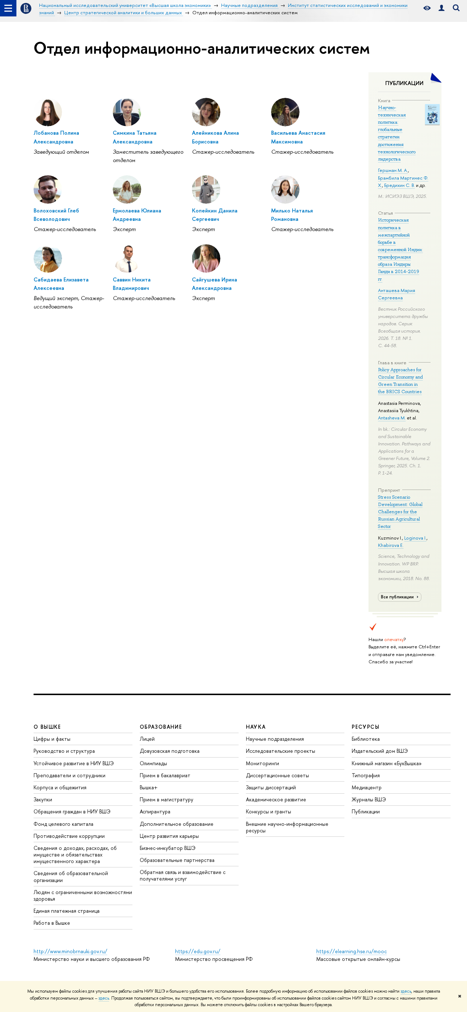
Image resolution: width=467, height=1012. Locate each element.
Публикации (366, 811)
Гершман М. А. (393, 170)
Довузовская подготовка (170, 750)
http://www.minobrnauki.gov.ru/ (70, 951)
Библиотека (366, 738)
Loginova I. (415, 537)
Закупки (43, 799)
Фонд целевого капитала (63, 823)
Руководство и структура (64, 750)
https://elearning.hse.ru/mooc (351, 951)
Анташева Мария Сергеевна (396, 294)
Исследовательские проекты (280, 750)
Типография (366, 775)
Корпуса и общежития (60, 787)
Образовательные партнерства (177, 859)
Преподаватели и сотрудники (69, 775)
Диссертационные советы (277, 775)
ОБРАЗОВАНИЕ (161, 726)
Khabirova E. (391, 545)
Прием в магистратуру (166, 799)
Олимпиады (153, 763)
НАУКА (256, 726)
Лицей (147, 738)
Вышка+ (149, 787)
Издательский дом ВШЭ (380, 750)
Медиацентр (367, 787)
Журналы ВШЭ (369, 799)
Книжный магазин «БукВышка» (387, 763)
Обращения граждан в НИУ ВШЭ (72, 811)
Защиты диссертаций (271, 787)
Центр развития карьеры (169, 835)
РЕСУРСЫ (365, 726)
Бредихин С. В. (399, 185)
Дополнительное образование (176, 823)
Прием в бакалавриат (165, 775)
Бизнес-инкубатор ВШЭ (168, 847)
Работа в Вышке (52, 922)
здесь (406, 991)
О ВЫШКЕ (47, 726)
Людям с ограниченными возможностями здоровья (83, 895)
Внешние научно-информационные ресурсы (287, 827)
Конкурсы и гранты (268, 811)
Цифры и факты (52, 738)
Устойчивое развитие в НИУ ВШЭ (74, 763)
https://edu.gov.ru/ (197, 951)
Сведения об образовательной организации (71, 876)
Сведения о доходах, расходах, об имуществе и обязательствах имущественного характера (75, 854)
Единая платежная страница (67, 910)
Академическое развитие (276, 799)
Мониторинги (262, 763)
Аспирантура (155, 811)
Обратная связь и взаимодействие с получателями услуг (182, 875)
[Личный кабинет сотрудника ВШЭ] (441, 8)
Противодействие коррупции (69, 835)
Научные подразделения (275, 738)
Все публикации (398, 597)
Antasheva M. (392, 417)
